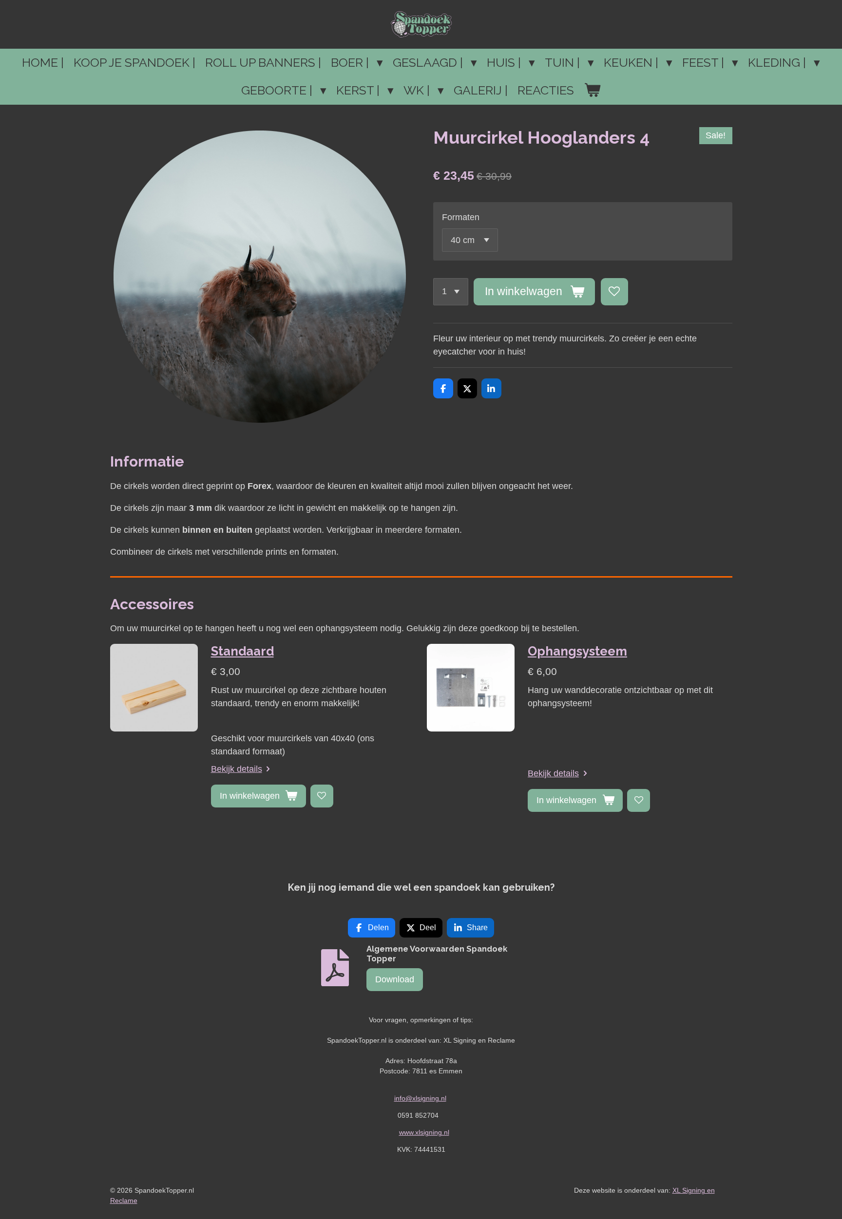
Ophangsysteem (577, 651)
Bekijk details (236, 769)
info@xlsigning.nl (420, 1098)
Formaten (460, 217)
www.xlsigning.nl (424, 1132)
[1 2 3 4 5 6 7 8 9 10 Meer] (450, 291)
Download (394, 979)
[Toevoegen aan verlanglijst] (614, 291)
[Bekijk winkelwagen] (592, 90)
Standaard (242, 651)
